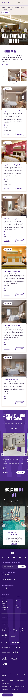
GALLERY (8, 89)
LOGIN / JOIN (20, 2)
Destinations (4, 601)
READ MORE (4, 65)
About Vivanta (5, 609)
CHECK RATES (7, 695)
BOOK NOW (20, 134)
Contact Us (19, 607)
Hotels (3, 596)
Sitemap (18, 596)
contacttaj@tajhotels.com (8, 588)
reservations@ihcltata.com (8, 579)
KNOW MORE (7, 134)
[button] (14, 617)
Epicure (18, 603)
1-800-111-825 (5, 574)
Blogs (17, 605)
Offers (3, 603)
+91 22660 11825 (5, 577)
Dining (3, 599)
